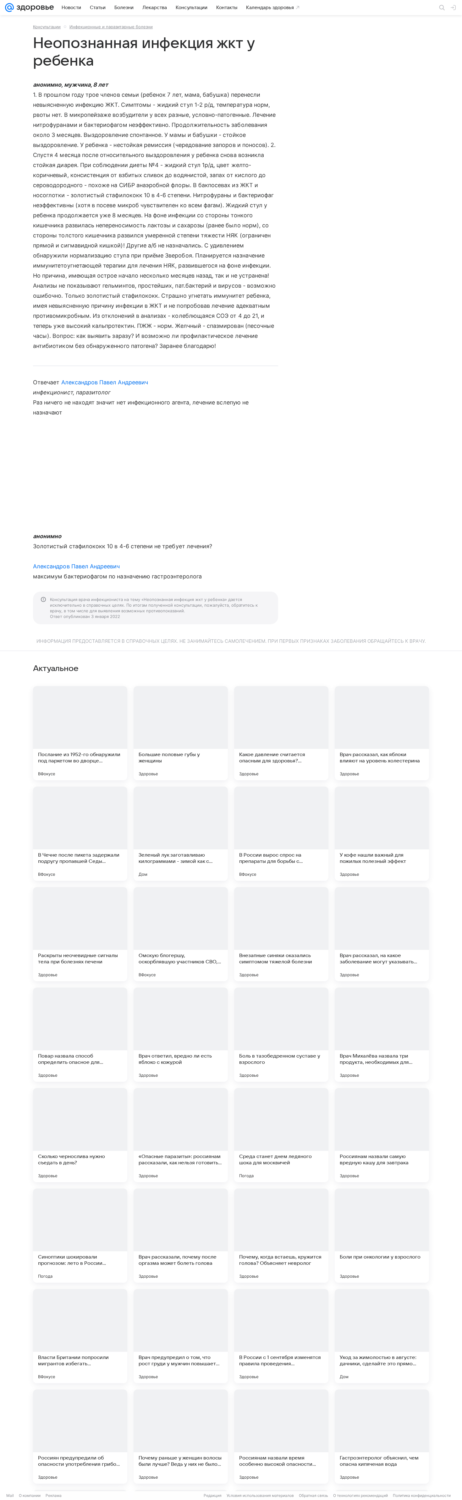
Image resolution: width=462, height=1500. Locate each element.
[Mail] (9, 7)
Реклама (54, 1495)
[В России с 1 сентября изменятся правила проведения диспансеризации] (281, 1336)
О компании (30, 1495)
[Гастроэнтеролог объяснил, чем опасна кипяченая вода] (382, 1436)
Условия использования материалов (260, 1495)
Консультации (47, 26)
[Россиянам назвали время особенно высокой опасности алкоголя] (281, 1436)
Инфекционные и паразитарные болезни (111, 26)
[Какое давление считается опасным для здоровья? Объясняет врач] (281, 733)
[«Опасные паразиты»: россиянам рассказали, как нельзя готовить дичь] (181, 1135)
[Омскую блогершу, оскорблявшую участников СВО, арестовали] (181, 934)
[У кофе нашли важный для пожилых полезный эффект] (382, 834)
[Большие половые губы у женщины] (181, 733)
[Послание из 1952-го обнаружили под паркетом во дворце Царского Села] (80, 733)
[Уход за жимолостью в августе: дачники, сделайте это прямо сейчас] (382, 1336)
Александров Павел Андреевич (104, 382)
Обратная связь (313, 1495)
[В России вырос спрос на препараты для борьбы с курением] (281, 834)
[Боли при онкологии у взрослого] (382, 1236)
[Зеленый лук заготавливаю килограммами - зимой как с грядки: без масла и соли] (181, 834)
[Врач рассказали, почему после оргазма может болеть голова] (181, 1236)
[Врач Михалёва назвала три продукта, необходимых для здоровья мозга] (382, 1035)
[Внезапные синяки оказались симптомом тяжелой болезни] (281, 934)
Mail (10, 1495)
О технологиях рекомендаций (360, 1495)
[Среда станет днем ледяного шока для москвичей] (281, 1135)
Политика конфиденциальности (422, 1495)
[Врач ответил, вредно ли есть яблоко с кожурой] (181, 1035)
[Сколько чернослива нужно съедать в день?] (80, 1135)
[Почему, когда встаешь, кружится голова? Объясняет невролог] (281, 1236)
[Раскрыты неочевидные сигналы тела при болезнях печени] (80, 934)
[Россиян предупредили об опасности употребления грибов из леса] (80, 1436)
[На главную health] (34, 7)
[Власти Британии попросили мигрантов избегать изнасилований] (80, 1336)
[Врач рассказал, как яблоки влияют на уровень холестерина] (382, 733)
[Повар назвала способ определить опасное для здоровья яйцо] (80, 1035)
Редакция (213, 1495)
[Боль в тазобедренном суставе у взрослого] (281, 1035)
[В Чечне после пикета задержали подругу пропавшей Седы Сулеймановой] (80, 834)
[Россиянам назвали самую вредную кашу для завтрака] (382, 1135)
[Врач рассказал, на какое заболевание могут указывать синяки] (382, 934)
